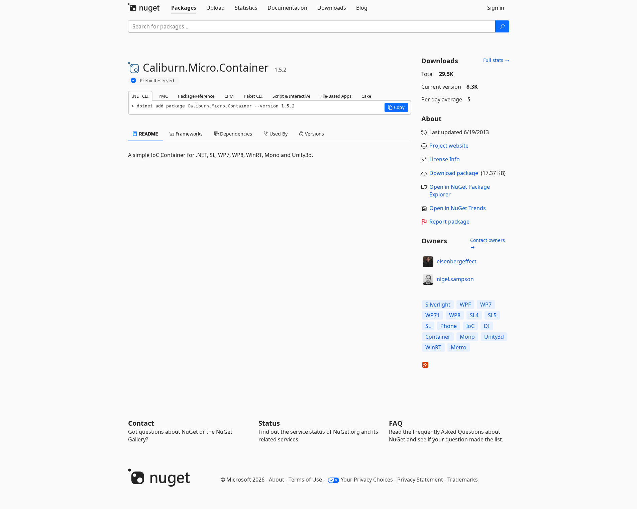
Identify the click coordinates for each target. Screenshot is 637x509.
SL (428, 326)
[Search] (502, 26)
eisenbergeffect (456, 261)
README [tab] (148, 134)
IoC (470, 326)
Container (437, 336)
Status (269, 423)
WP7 (486, 304)
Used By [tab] (278, 134)
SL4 (474, 315)
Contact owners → (487, 243)
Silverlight (437, 304)
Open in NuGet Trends (457, 208)
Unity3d (494, 336)
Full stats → (496, 60)
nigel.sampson (455, 279)
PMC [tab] (163, 96)
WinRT (433, 347)
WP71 (432, 315)
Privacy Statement (420, 479)
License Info (444, 159)
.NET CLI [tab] (140, 96)
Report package (449, 221)
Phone (448, 326)
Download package (453, 173)
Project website (448, 145)
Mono (467, 336)
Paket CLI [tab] (253, 96)
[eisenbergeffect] (428, 262)
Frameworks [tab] (188, 134)
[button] (396, 107)
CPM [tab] (229, 96)
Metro (458, 347)
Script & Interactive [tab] (291, 96)
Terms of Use (305, 479)
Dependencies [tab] (235, 134)
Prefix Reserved (157, 80)
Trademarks (462, 479)
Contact (141, 423)
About (276, 479)
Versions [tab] (314, 134)
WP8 (454, 315)
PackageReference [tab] (196, 96)
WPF (465, 304)
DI (487, 326)
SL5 (492, 315)
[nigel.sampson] (428, 279)
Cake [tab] (366, 96)
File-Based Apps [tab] (335, 96)
